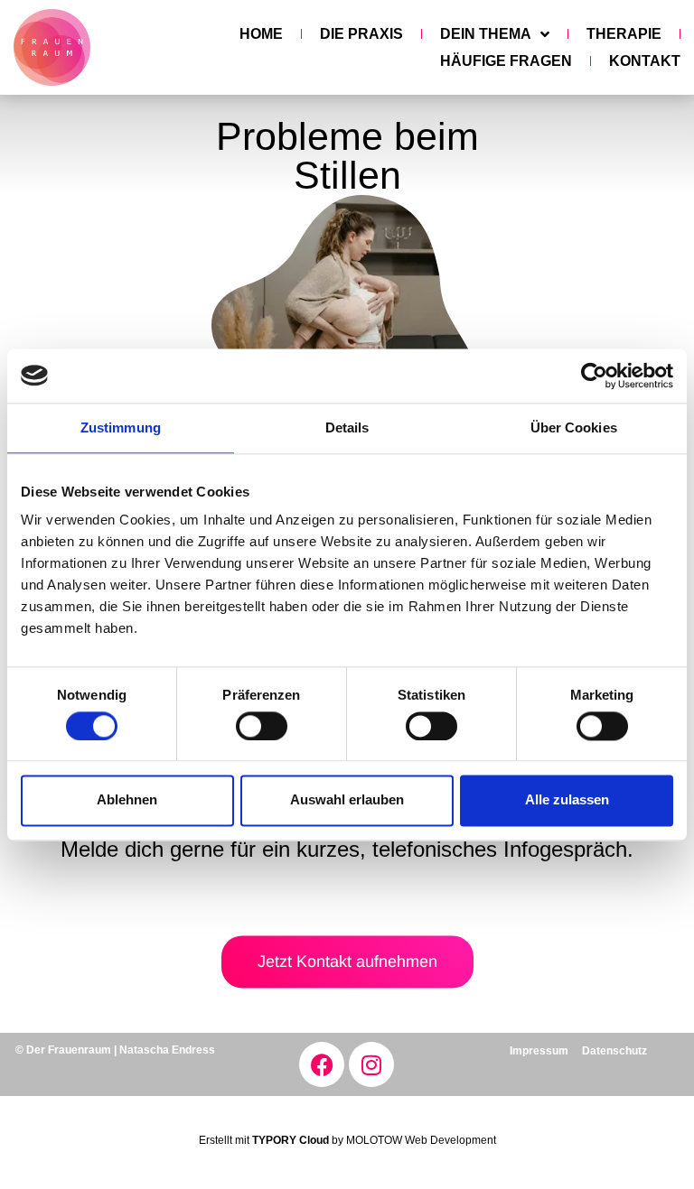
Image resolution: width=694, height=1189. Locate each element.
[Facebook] (321, 1064)
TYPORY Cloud (290, 1140)
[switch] (261, 725)
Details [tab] (347, 427)
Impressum (539, 1051)
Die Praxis (361, 34)
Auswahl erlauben (347, 800)
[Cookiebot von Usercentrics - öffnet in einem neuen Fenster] (594, 375)
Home (261, 34)
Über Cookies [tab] (573, 427)
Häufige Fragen (506, 61)
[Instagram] (371, 1064)
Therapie (623, 34)
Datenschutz (614, 1051)
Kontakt (644, 61)
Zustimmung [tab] (120, 427)
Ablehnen (127, 800)
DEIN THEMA (485, 34)
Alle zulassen (567, 800)
